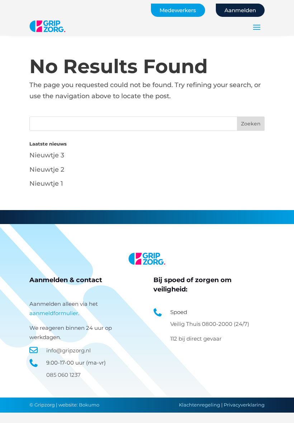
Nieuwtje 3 (46, 155)
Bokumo (89, 405)
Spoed (178, 312)
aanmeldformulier (53, 313)
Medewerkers (178, 10)
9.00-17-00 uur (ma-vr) (76, 362)
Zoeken (251, 123)
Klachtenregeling (199, 405)
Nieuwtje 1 (46, 183)
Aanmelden (240, 10)
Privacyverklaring (244, 405)
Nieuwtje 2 (46, 170)
